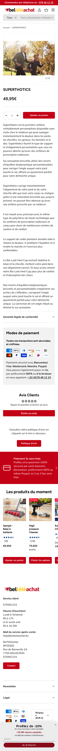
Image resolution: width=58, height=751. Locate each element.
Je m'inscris (29, 745)
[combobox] (29, 17)
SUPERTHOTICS (19, 28)
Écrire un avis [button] (29, 413)
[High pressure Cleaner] (40, 509)
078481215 (10, 604)
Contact (11, 665)
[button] (46, 10)
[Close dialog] (55, 724)
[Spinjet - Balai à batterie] (14, 509)
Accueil (6, 28)
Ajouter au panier (39, 115)
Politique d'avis (29, 443)
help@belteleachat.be (16, 635)
